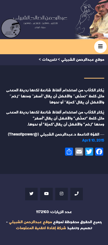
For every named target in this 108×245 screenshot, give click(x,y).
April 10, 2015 (93, 140)
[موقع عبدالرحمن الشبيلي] (54, 19)
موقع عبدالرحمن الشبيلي (30, 222)
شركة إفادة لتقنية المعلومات (41, 228)
